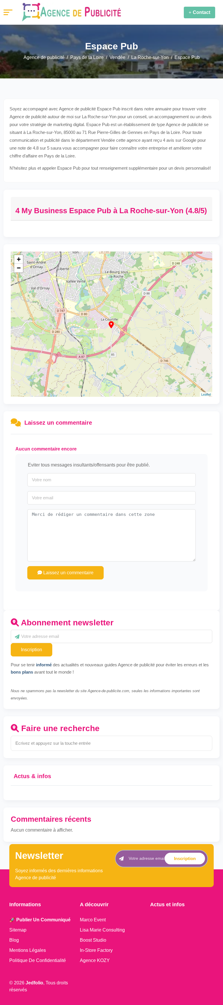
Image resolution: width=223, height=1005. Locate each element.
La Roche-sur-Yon (150, 57)
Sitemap (17, 929)
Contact (201, 12)
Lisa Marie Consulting (102, 929)
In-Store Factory (96, 950)
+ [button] (19, 259)
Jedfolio (34, 982)
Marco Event (93, 919)
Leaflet (206, 394)
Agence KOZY (95, 960)
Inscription (31, 649)
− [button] (19, 268)
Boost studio (93, 940)
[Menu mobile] (7, 12)
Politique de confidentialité (37, 960)
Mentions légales (27, 950)
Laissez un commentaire (67, 572)
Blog (14, 940)
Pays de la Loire (87, 57)
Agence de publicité (44, 57)
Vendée (117, 57)
